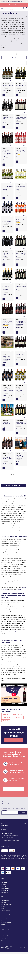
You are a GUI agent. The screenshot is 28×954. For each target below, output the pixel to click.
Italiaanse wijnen (5, 888)
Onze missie (4, 918)
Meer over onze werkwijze (13, 788)
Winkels (3, 936)
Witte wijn (3, 886)
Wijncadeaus (4, 940)
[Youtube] (24, 947)
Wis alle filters (12, 54)
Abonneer (22, 812)
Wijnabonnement (5, 933)
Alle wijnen (4, 882)
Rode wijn (3, 884)
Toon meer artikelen (13, 485)
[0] (25, 8)
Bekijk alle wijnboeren (13, 739)
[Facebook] (17, 947)
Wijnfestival (4, 938)
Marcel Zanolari (17, 714)
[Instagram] (20, 947)
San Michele (6, 717)
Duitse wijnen (4, 890)
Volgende (18, 474)
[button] (2, 9)
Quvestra (6, 720)
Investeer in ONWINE (6, 922)
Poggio (3, 906)
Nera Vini (19, 589)
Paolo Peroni (18, 717)
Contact (3, 924)
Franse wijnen (4, 892)
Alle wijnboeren (5, 900)
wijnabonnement (17, 631)
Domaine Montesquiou (6, 904)
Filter (14, 57)
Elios (2, 908)
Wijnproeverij (4, 934)
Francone (3, 902)
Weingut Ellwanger (6, 910)
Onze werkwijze (5, 920)
